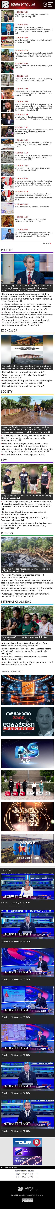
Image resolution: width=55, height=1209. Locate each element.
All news (46, 243)
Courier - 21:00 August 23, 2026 (16, 1131)
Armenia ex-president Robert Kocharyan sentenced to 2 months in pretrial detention (27, 663)
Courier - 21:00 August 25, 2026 (16, 1055)
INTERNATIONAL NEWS (16, 601)
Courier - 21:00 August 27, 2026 (16, 979)
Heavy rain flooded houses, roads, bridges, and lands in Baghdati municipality (26, 570)
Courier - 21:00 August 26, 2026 (16, 1017)
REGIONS (7, 533)
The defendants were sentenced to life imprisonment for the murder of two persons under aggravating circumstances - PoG (26, 525)
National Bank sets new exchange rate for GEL (23, 372)
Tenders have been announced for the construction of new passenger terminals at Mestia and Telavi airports (26, 367)
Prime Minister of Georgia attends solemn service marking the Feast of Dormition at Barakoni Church (24, 444)
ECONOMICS (9, 330)
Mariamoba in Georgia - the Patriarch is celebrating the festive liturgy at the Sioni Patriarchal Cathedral (27, 450)
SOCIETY (7, 391)
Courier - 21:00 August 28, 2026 (16, 941)
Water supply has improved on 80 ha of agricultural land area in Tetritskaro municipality (25, 595)
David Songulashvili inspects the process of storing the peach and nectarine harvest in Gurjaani (26, 381)
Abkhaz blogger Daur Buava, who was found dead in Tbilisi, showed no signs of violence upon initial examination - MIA (25, 438)
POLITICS (7, 250)
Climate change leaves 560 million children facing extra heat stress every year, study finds (24, 644)
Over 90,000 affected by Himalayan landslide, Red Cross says (25, 638)
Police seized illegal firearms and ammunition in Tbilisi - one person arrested (24, 513)
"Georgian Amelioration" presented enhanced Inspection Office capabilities (22, 576)
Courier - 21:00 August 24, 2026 (16, 1093)
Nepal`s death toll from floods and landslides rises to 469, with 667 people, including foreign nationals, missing (26, 651)
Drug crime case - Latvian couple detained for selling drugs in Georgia (26, 496)
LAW (4, 460)
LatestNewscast (27, 1151)
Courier (4, 906)
